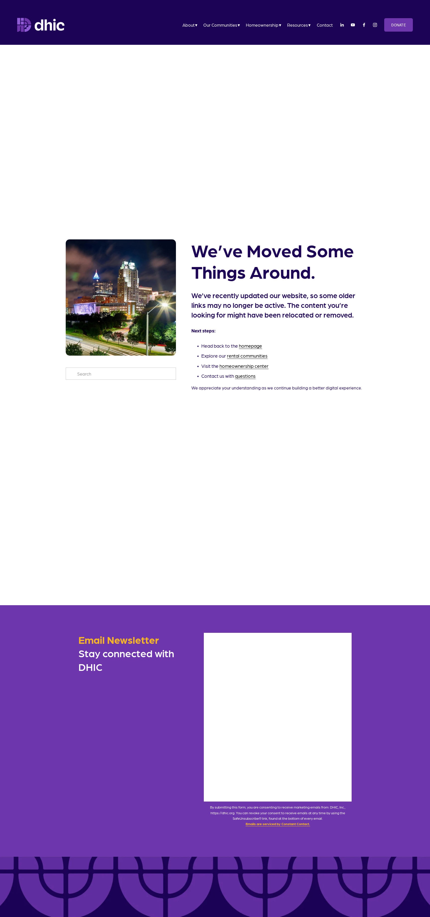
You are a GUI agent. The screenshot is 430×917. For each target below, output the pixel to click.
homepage (250, 346)
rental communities (247, 356)
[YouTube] (352, 24)
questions (245, 376)
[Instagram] (375, 24)
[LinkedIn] (341, 24)
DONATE (398, 24)
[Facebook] (364, 24)
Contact (325, 25)
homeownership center (244, 366)
